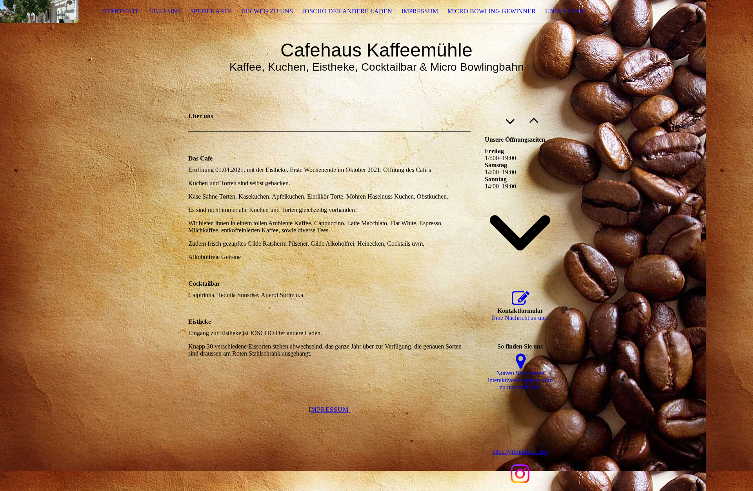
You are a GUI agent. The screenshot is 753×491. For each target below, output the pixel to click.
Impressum (420, 11)
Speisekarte (211, 11)
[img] (39, 11)
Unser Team (565, 11)
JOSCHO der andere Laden (347, 11)
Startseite (121, 11)
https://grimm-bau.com (520, 451)
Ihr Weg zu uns (267, 11)
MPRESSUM (330, 409)
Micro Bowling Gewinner (491, 11)
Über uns (165, 11)
